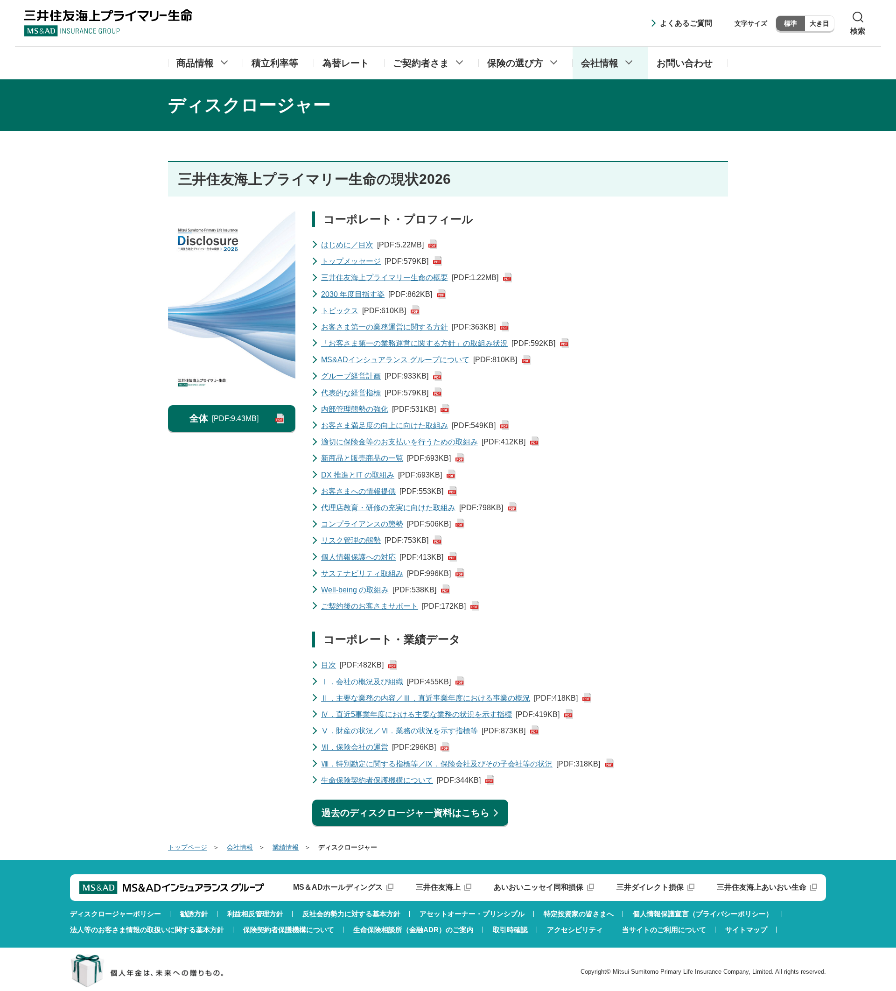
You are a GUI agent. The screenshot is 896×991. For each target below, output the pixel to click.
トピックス (363, 311)
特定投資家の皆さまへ (579, 914)
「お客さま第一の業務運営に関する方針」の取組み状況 (438, 343)
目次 (352, 665)
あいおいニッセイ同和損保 (538, 887)
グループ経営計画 (374, 376)
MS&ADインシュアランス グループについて (419, 360)
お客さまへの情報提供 (382, 491)
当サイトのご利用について (664, 930)
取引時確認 (510, 930)
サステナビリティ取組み (386, 573)
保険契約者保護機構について (288, 930)
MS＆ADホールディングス (338, 887)
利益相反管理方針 (255, 914)
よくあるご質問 (686, 23)
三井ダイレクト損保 (650, 887)
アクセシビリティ (575, 930)
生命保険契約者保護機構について (401, 780)
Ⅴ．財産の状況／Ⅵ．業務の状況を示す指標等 (423, 731)
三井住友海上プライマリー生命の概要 (409, 277)
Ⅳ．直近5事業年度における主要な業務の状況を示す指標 (440, 714)
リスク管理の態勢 (374, 540)
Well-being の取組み (378, 590)
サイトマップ (746, 930)
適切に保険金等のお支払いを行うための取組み (423, 442)
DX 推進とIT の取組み (381, 475)
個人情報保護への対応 (382, 557)
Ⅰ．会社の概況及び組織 (386, 682)
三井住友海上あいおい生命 (761, 887)
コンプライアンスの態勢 (386, 524)
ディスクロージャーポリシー (115, 914)
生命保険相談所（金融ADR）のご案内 (413, 930)
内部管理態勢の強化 (378, 409)
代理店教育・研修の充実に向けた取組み (412, 508)
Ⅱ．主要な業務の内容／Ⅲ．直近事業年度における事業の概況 (449, 698)
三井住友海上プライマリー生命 (108, 22)
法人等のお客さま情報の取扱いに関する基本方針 (147, 930)
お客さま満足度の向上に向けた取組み (408, 425)
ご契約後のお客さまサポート (393, 606)
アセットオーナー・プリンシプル (472, 914)
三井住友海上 (438, 887)
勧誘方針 (194, 914)
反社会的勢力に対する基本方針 (351, 914)
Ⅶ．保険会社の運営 (378, 747)
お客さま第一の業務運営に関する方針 (408, 327)
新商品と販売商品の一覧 (386, 458)
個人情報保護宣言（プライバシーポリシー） (703, 914)
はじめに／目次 (372, 245)
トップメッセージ (374, 261)
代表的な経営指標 (374, 393)
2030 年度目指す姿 (376, 294)
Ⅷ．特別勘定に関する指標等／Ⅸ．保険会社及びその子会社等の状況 (460, 764)
